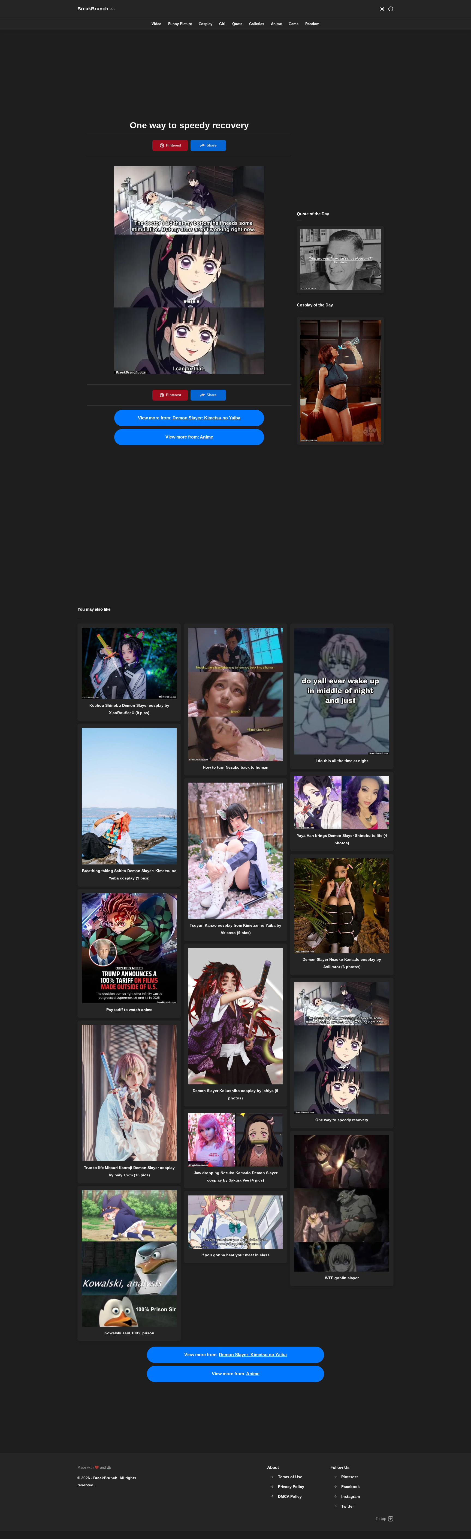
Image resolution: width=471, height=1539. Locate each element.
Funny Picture (180, 24)
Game (293, 24)
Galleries (256, 24)
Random (312, 24)
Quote (237, 24)
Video (156, 24)
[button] (382, 9)
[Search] (391, 9)
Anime (276, 24)
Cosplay (205, 24)
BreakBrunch (105, 1478)
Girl (222, 24)
